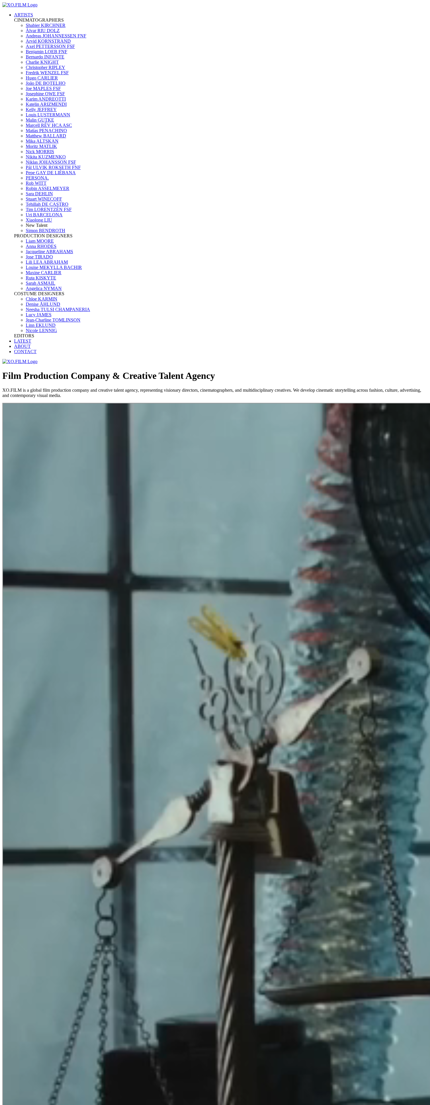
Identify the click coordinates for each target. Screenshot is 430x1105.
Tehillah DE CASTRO (47, 204)
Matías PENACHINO (46, 130)
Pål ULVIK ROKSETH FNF (53, 167)
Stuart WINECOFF (44, 198)
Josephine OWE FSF (45, 93)
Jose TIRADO (39, 256)
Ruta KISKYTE (41, 277)
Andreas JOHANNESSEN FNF (56, 35)
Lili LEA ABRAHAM (47, 262)
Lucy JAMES (38, 314)
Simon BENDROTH (45, 230)
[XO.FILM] (19, 4)
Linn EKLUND (41, 325)
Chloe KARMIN (41, 298)
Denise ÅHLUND (43, 304)
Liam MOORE (40, 241)
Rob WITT (36, 183)
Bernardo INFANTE (45, 56)
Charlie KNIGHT (42, 62)
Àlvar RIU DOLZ (43, 30)
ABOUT (22, 346)
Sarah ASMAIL (40, 283)
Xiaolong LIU (39, 219)
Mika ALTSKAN (42, 141)
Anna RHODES (41, 246)
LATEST (22, 341)
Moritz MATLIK (41, 146)
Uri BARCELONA (44, 214)
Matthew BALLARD (46, 135)
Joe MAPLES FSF (43, 88)
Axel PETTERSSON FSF (50, 46)
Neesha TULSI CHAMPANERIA (58, 309)
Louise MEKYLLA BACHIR (54, 267)
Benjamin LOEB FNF (46, 51)
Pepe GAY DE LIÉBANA (51, 172)
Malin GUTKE (40, 120)
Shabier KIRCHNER (46, 25)
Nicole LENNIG (41, 330)
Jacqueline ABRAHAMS (49, 251)
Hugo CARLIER (42, 77)
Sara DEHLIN (39, 193)
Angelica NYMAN (44, 288)
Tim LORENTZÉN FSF (49, 209)
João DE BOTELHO (46, 83)
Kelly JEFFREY (41, 109)
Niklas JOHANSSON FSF (51, 162)
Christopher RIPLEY (45, 67)
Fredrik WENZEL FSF (47, 72)
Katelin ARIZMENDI (46, 104)
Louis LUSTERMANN (48, 114)
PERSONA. (37, 177)
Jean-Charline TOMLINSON (53, 319)
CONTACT (25, 351)
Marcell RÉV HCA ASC (49, 125)
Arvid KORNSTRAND (48, 41)
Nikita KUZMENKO (46, 156)
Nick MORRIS (40, 151)
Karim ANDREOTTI (46, 98)
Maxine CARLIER (43, 272)
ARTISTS (23, 14)
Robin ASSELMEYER (47, 188)
